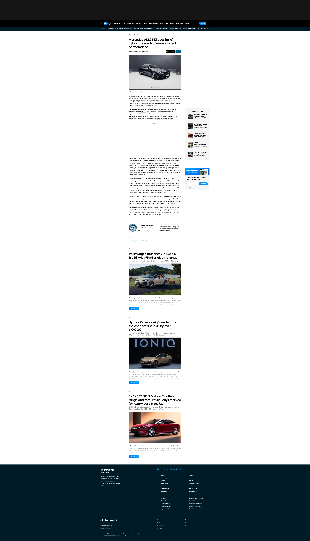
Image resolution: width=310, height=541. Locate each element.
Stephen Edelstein (134, 51)
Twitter (164, 469)
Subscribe (203, 184)
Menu (101, 23)
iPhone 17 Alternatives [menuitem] (175, 28)
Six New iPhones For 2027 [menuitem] (126, 28)
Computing (164, 478)
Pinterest (174, 469)
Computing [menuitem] (130, 24)
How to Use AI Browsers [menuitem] (162, 28)
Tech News (148, 241)
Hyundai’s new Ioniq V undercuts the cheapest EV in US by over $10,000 (200, 126)
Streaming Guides (194, 483)
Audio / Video (164, 483)
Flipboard (180, 469)
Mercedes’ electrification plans (163, 118)
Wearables (192, 478)
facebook (139, 230)
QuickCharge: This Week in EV (136, 241)
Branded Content (193, 501)
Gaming (163, 481)
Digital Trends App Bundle (195, 509)
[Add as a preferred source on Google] (170, 51)
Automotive (164, 491)
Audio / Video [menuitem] (164, 24)
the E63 (143, 111)
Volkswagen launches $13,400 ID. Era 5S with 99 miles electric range (200, 117)
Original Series (193, 491)
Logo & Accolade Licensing (167, 509)
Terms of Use (160, 528)
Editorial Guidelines (165, 506)
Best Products (192, 486)
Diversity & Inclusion (161, 525)
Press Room (187, 522)
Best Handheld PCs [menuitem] (149, 28)
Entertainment (165, 489)
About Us (163, 498)
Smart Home (164, 486)
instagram (141, 230)
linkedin (144, 230)
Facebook (158, 469)
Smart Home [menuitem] (179, 24)
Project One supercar (165, 96)
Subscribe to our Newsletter (196, 498)
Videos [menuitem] (187, 24)
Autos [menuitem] (172, 24)
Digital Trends (109, 26)
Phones (163, 475)
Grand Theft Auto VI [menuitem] (112, 28)
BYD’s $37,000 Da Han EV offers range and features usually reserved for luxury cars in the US (200, 137)
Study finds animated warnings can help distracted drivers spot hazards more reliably (200, 156)
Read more (134, 308)
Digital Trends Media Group (109, 535)
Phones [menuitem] (138, 24)
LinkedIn (177, 469)
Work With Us (160, 522)
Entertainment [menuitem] (153, 24)
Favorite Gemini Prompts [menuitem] (189, 28)
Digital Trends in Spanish (195, 506)
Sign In (203, 23)
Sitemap (187, 525)
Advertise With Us (165, 503)
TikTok (171, 469)
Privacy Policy (191, 187)
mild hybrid (150, 101)
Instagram (161, 469)
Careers (158, 519)
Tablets (191, 475)
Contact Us (164, 501)
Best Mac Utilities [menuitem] (138, 28)
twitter (147, 230)
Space (191, 481)
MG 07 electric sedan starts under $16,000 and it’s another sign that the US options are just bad (200, 146)
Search (209, 23)
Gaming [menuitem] (145, 24)
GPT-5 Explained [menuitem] (201, 28)
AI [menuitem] (124, 24)
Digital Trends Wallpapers (195, 503)
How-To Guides (193, 489)
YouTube (167, 469)
